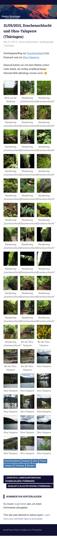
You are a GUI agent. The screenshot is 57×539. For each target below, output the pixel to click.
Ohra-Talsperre (31, 57)
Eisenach (26, 461)
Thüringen (19, 465)
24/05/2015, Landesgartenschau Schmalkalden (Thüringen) (23, 479)
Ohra (35, 461)
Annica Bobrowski (28, 42)
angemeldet (20, 504)
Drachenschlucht (36, 53)
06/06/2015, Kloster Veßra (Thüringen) (29, 486)
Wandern (31, 465)
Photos (43, 461)
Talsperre (9, 465)
